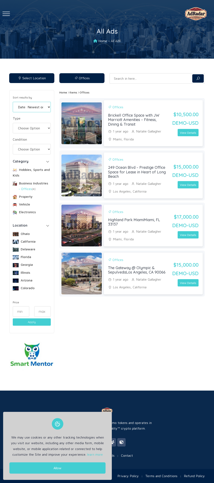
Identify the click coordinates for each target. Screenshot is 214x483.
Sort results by (22, 97)
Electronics (27, 212)
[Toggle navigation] (6, 14)
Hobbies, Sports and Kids (31, 172)
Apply (32, 322)
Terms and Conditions (161, 476)
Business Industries (33, 183)
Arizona (26, 280)
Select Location (33, 78)
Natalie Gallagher (148, 131)
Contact (127, 455)
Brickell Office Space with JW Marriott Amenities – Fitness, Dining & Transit (133, 120)
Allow (57, 468)
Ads (112, 455)
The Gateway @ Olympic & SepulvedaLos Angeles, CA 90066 (137, 270)
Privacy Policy (128, 476)
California (28, 241)
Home (102, 41)
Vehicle (24, 204)
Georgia (26, 264)
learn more (95, 454)
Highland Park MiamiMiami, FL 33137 (134, 222)
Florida (25, 257)
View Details (188, 132)
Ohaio (25, 234)
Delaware (27, 249)
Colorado (27, 288)
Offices (84, 78)
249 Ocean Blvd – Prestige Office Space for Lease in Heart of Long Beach (137, 172)
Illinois (25, 272)
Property (25, 196)
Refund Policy (194, 476)
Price (16, 302)
